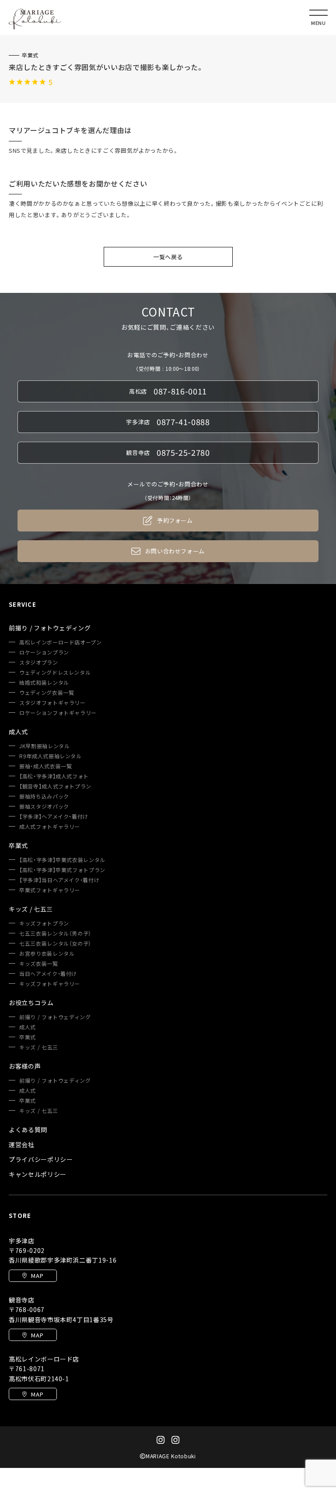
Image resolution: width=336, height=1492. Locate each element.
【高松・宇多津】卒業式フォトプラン (62, 870)
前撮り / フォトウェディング (55, 1017)
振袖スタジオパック (44, 806)
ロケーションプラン (44, 652)
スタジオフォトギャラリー (52, 703)
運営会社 (22, 1144)
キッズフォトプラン (44, 923)
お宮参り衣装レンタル (47, 953)
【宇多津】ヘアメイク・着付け (53, 816)
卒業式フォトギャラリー (49, 890)
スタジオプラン (38, 662)
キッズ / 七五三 (38, 1047)
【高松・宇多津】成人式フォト (54, 776)
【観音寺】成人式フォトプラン (55, 786)
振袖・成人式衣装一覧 (45, 766)
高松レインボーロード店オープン (60, 642)
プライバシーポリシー (41, 1159)
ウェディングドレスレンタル (55, 672)
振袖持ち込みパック (44, 796)
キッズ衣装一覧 (38, 964)
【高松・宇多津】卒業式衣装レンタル (62, 860)
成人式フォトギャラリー (49, 826)
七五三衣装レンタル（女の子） (55, 943)
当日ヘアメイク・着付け (48, 974)
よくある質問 (28, 1129)
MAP (37, 1275)
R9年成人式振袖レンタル (50, 756)
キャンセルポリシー (37, 1174)
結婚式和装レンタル (44, 682)
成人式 (27, 1027)
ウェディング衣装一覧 (46, 693)
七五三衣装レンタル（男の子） (55, 933)
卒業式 (30, 55)
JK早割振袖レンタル (44, 746)
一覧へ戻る (168, 257)
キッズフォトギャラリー (49, 984)
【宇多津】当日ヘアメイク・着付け (59, 880)
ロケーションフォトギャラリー (58, 713)
